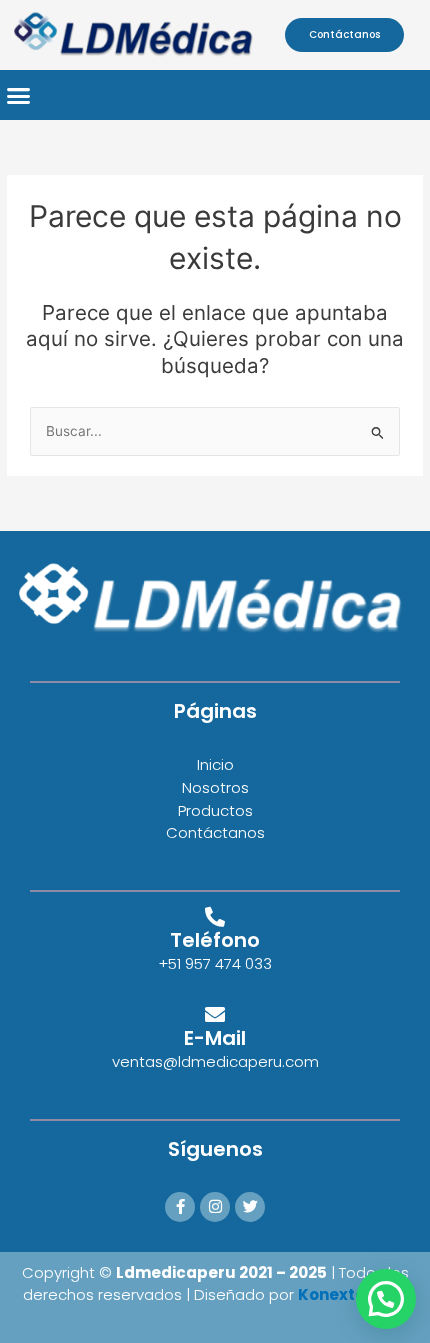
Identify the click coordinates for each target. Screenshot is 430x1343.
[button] (19, 95)
